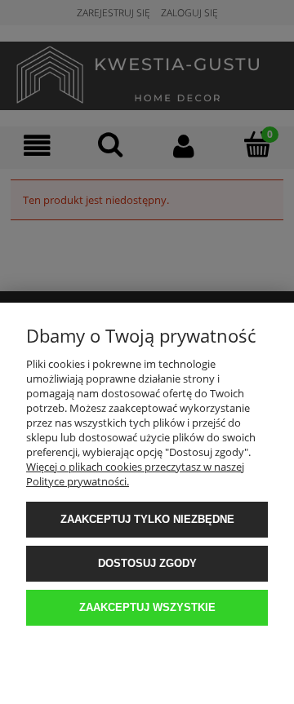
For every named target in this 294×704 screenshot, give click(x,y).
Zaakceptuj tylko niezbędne (147, 519)
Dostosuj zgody (147, 563)
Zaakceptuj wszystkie (147, 607)
